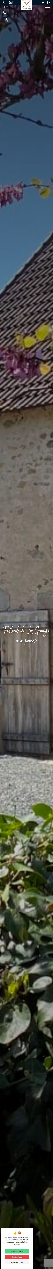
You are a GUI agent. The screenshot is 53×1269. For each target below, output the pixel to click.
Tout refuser (17, 1257)
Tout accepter (17, 1251)
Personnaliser (17, 1262)
